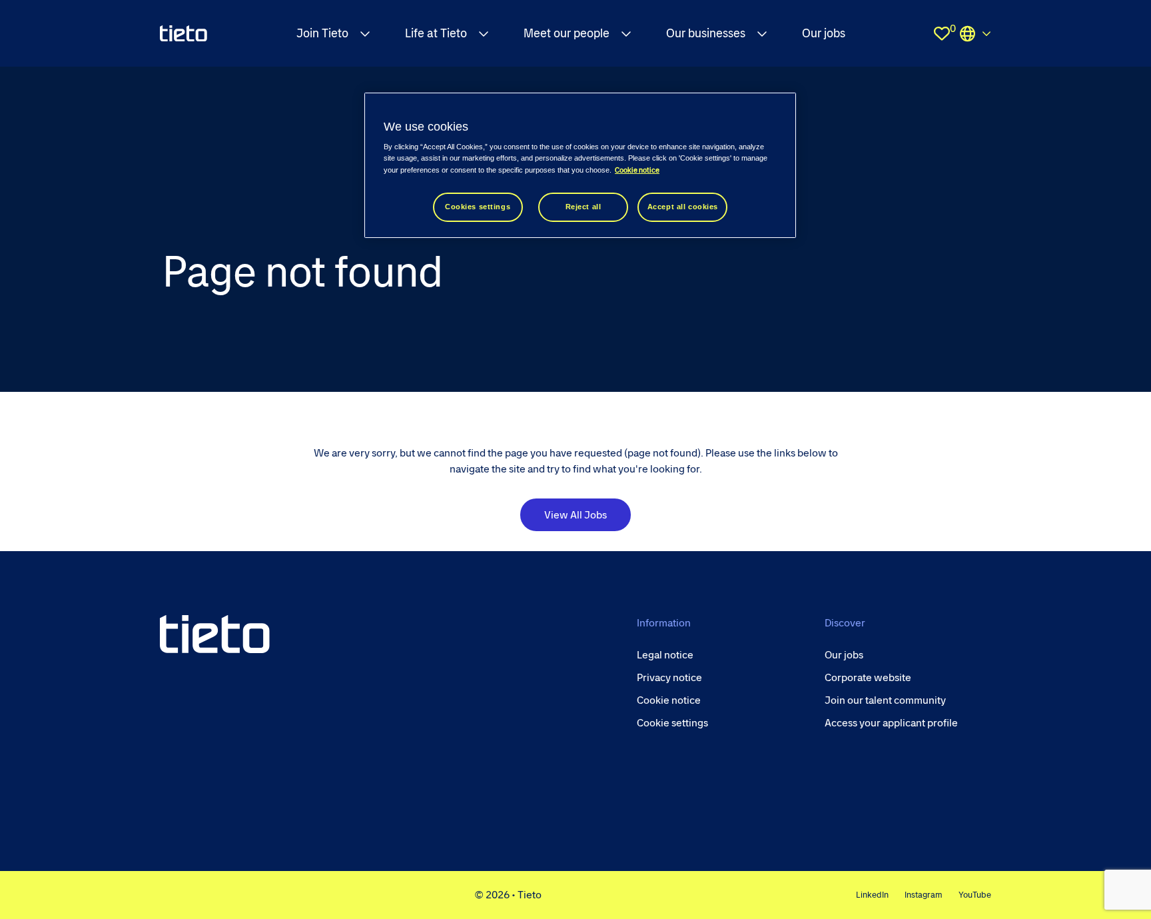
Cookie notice (637, 170)
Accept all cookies (682, 207)
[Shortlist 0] (942, 33)
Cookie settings (672, 723)
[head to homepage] (215, 634)
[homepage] (183, 33)
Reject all (583, 207)
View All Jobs (575, 515)
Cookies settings (477, 207)
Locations (975, 33)
